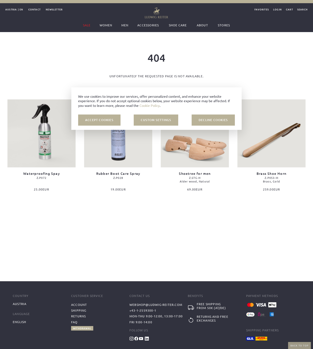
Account (79, 305)
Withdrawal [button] (82, 328)
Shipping (78, 310)
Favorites (261, 9)
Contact (34, 9)
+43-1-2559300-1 (142, 310)
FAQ (74, 322)
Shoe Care (178, 25)
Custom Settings (156, 120)
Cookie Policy (149, 105)
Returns (78, 316)
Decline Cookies (213, 120)
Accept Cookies (99, 120)
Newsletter (54, 9)
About (202, 25)
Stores (224, 25)
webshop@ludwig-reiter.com (155, 305)
